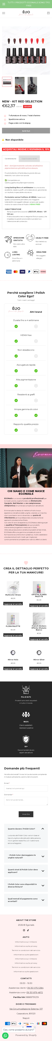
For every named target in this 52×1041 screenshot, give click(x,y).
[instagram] (24, 930)
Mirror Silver (39, 660)
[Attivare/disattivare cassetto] (3, 13)
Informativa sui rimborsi (26, 942)
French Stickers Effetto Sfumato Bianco (39, 628)
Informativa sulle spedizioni (26, 955)
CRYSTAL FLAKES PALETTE (39, 595)
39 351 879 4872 (35, 992)
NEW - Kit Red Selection (22, 101)
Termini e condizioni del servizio (26, 950)
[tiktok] (28, 930)
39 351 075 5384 (35, 988)
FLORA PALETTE (13, 626)
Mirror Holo (13, 660)
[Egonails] (26, 13)
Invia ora (26, 814)
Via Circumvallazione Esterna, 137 (26, 1009)
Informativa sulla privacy (26, 946)
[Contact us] (5, 1035)
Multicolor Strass (13, 595)
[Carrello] (48, 13)
